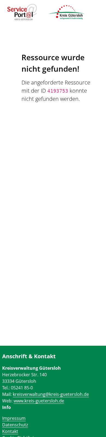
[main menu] (95, 11)
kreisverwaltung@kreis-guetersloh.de (51, 394)
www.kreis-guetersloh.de (39, 401)
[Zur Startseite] (22, 12)
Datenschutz (15, 425)
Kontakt (10, 431)
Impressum (14, 418)
